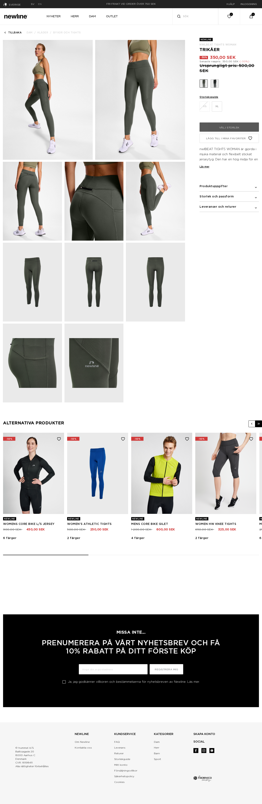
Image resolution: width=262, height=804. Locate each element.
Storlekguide (122, 759)
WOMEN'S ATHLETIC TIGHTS (89, 523)
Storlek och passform (217, 196)
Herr (156, 747)
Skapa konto (204, 734)
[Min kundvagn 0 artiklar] (251, 16)
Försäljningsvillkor (125, 770)
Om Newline (82, 741)
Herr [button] (75, 16)
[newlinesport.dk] (16, 16)
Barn (157, 753)
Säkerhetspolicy (124, 776)
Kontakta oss (83, 747)
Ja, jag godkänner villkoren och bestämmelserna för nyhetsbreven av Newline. (134, 682)
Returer (119, 753)
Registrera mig (166, 669)
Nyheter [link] (54, 16)
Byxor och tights (67, 32)
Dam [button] (92, 16)
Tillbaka (14, 32)
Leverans (119, 747)
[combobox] (195, 16)
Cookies (119, 782)
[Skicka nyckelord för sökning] (179, 17)
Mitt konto (121, 764)
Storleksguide (209, 97)
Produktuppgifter (214, 186)
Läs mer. (193, 682)
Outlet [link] (112, 16)
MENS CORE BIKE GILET (149, 523)
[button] (251, 423)
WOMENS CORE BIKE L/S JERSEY (29, 523)
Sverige (15, 4)
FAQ (117, 741)
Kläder (42, 32)
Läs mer (204, 166)
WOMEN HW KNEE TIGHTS (215, 523)
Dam (30, 32)
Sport (157, 759)
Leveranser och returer (218, 206)
